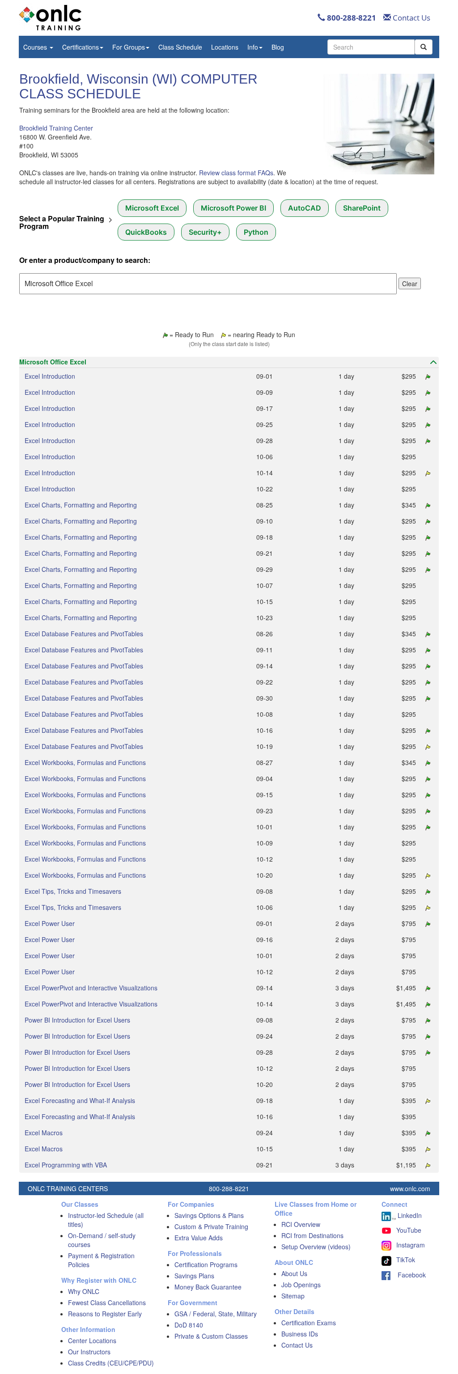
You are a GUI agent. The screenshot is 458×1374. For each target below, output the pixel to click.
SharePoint (362, 207)
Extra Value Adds (198, 1237)
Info (252, 46)
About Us (294, 1273)
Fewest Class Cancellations (107, 1302)
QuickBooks (146, 232)
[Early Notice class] (426, 472)
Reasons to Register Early (105, 1313)
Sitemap (293, 1295)
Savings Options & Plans (209, 1215)
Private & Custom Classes (211, 1336)
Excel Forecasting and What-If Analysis (80, 1100)
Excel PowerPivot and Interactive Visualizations (91, 987)
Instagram (410, 1244)
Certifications (80, 46)
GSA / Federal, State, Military (215, 1313)
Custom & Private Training (211, 1226)
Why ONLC (83, 1291)
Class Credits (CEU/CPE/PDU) (111, 1362)
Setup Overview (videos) (316, 1246)
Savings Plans (194, 1275)
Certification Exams (308, 1322)
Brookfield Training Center (56, 127)
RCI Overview (300, 1224)
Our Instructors (89, 1351)
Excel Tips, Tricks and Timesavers (73, 891)
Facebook (408, 1274)
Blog (277, 46)
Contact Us (410, 18)
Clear (409, 283)
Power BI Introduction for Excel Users (77, 1019)
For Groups (128, 46)
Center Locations (92, 1340)
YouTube (408, 1230)
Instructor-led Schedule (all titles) (106, 1220)
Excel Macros (44, 1132)
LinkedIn (409, 1215)
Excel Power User (50, 923)
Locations (224, 46)
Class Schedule (180, 46)
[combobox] (371, 47)
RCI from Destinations (312, 1235)
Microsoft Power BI (233, 207)
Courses (36, 46)
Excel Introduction (50, 376)
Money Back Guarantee (208, 1286)
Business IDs (299, 1333)
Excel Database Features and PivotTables (84, 633)
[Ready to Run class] (426, 376)
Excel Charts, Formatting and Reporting (81, 504)
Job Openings (301, 1284)
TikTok (405, 1259)
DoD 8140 (188, 1324)
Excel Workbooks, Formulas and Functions (85, 762)
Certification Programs (205, 1264)
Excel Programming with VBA (66, 1164)
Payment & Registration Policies (101, 1260)
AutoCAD (304, 207)
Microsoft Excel (152, 207)
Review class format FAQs (236, 172)
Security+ (205, 232)
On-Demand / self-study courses (102, 1240)
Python (256, 232)
